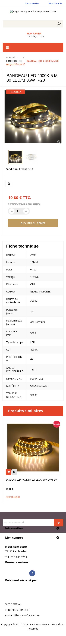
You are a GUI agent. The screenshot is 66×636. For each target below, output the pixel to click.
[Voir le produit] (14, 472)
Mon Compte (55, 3)
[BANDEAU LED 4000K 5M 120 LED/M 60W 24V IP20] (33, 447)
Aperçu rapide (13, 496)
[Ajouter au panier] (8, 472)
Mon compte (14, 537)
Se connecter (32, 3)
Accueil (10, 57)
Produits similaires (25, 410)
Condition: (11, 169)
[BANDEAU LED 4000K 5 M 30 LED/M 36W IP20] (15, 157)
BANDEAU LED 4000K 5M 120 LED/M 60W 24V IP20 (31, 480)
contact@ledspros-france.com (22, 615)
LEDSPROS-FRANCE (16, 610)
